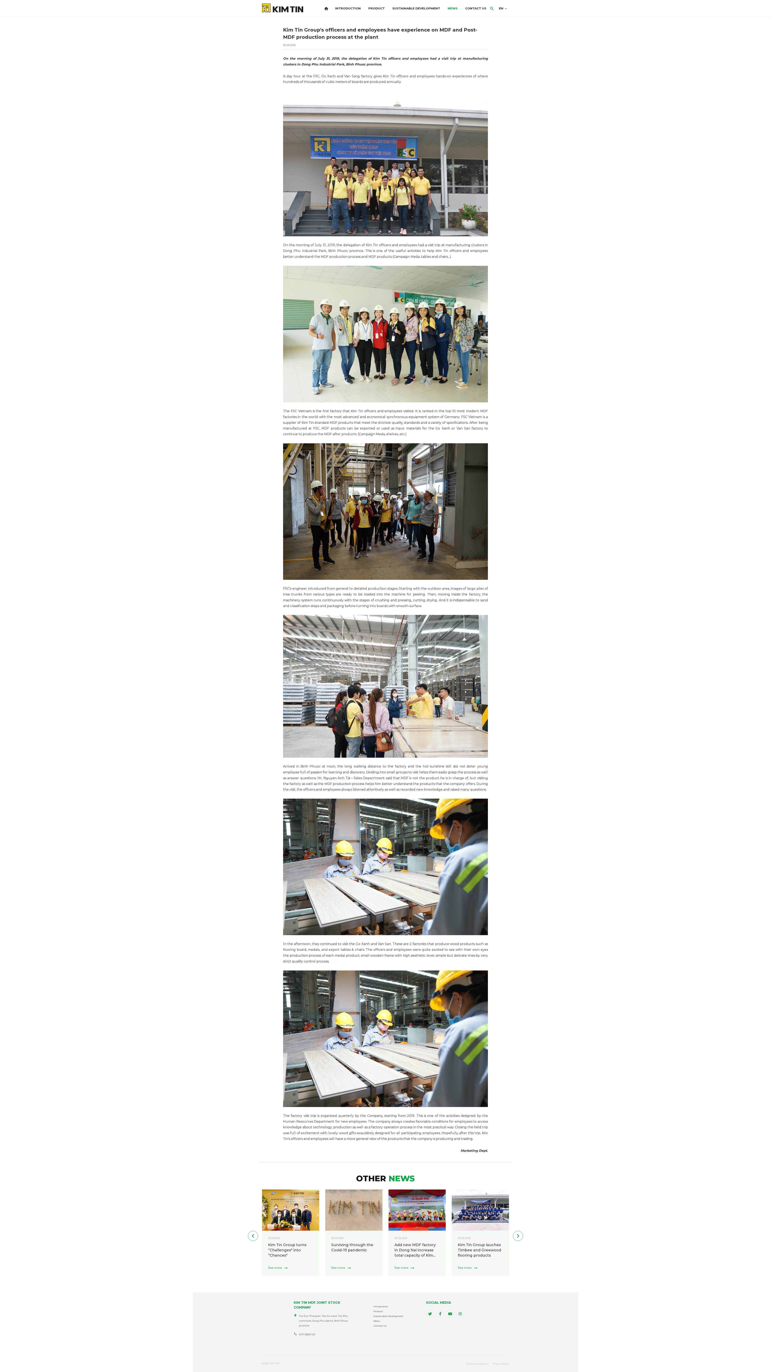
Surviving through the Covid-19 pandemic (415, 1247)
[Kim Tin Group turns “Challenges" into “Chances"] (353, 1210)
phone (295, 1333)
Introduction (348, 8)
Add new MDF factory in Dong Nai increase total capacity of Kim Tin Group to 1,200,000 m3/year (479, 1250)
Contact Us (475, 8)
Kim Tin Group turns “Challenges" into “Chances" (350, 1250)
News (453, 8)
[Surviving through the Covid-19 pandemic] (417, 1210)
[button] (253, 1236)
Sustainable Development (416, 8)
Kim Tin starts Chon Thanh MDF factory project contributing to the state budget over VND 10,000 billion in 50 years (290, 1250)
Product (376, 8)
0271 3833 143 (307, 1334)
